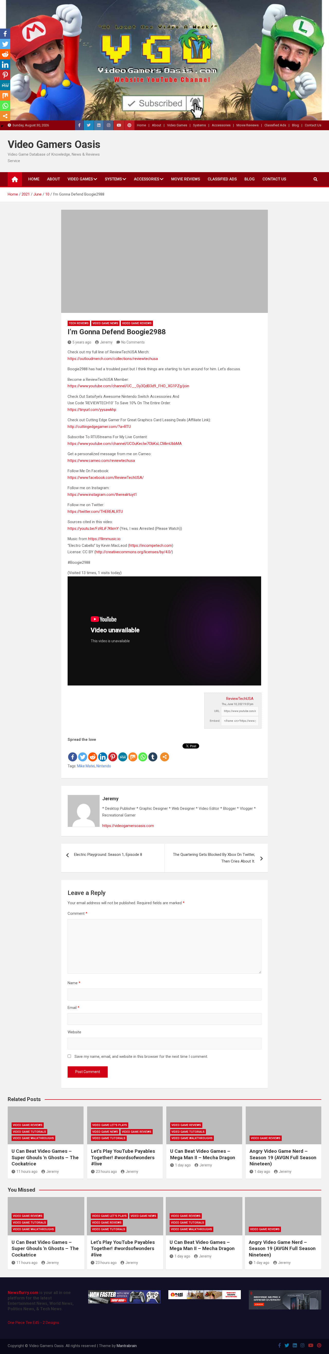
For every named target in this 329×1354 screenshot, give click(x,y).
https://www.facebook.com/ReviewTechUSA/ (106, 477)
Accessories (221, 125)
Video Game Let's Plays (109, 1125)
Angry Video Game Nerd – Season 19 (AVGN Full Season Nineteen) (283, 1157)
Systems (199, 125)
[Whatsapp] (142, 752)
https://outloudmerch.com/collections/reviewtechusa (113, 358)
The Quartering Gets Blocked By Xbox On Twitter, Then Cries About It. (214, 858)
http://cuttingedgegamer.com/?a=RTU (99, 426)
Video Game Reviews (137, 323)
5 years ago (81, 342)
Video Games (177, 125)
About (156, 125)
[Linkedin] (102, 752)
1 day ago (183, 1165)
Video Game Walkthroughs (33, 1138)
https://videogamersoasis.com (128, 825)
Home (141, 125)
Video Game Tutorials (29, 1131)
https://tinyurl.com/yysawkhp (92, 409)
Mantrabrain (127, 1345)
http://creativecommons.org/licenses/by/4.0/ (134, 552)
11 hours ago (27, 1172)
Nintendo (103, 766)
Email (73, 1007)
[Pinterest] (112, 752)
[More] (164, 752)
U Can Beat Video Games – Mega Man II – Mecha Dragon (202, 1154)
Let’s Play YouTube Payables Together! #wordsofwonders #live (123, 1157)
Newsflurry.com (23, 1292)
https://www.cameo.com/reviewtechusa (101, 460)
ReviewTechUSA (239, 698)
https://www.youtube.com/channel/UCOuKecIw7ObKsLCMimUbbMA (125, 443)
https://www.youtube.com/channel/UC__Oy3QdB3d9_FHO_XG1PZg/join (128, 386)
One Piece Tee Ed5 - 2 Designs (33, 1322)
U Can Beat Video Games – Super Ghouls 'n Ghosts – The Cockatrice (45, 1157)
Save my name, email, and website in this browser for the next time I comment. (141, 1056)
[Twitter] (82, 752)
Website (74, 1032)
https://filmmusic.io (104, 539)
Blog (295, 125)
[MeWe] (122, 752)
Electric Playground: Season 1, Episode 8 (108, 854)
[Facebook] (72, 752)
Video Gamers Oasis (54, 144)
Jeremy (106, 342)
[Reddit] (92, 752)
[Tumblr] (152, 752)
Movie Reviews (247, 125)
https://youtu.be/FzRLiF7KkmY (93, 528)
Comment (77, 913)
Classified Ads (275, 125)
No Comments (133, 342)
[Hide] (2, 126)
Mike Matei (86, 766)
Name (74, 983)
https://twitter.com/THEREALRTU (95, 511)
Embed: (215, 721)
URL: (217, 711)
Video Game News (105, 323)
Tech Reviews (79, 323)
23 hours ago (106, 1172)
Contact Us (313, 125)
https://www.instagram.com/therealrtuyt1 (102, 494)
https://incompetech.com (150, 545)
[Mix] (132, 752)
